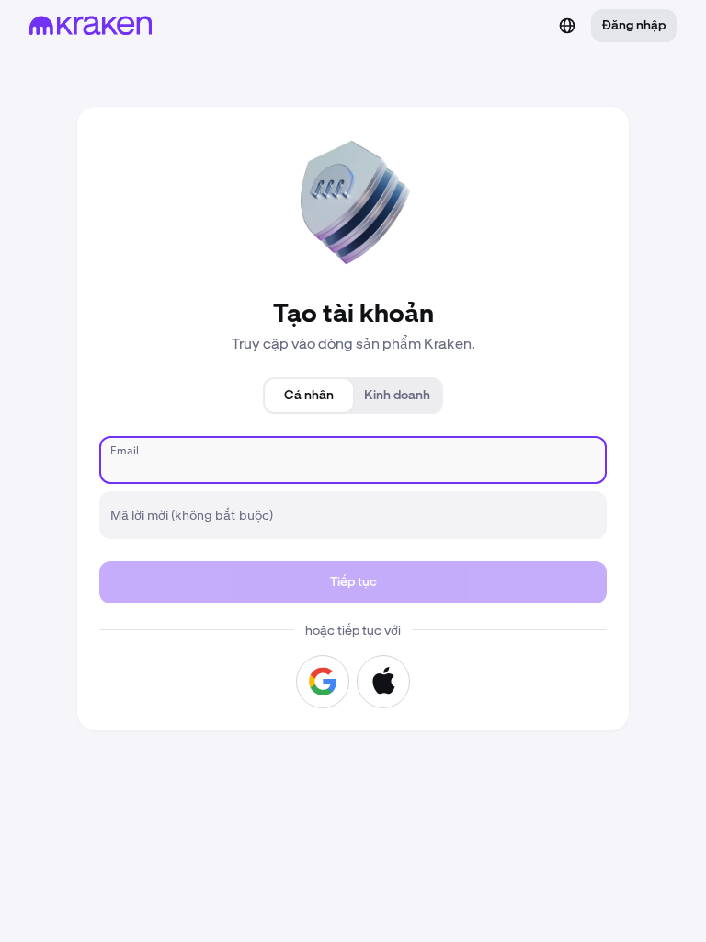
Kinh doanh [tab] (397, 395)
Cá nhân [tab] (309, 395)
